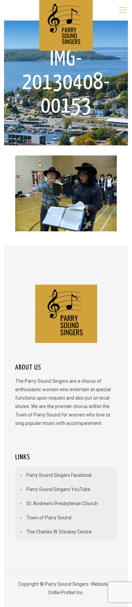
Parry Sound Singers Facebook (59, 475)
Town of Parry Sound (48, 517)
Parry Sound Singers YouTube (58, 489)
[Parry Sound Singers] (66, 10)
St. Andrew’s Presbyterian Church (62, 503)
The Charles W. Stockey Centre (59, 531)
